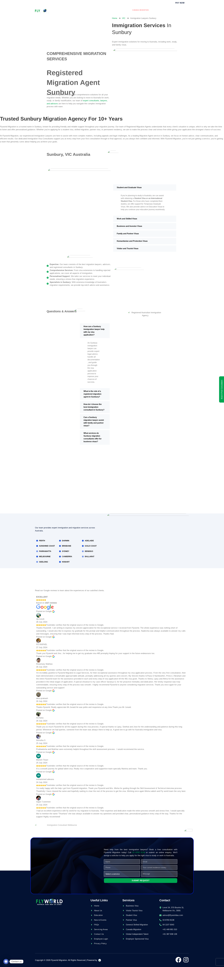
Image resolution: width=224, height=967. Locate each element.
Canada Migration (140, 10)
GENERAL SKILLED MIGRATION (113, 10)
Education (157, 10)
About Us (78, 10)
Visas (91, 10)
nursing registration (176, 10)
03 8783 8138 (138, 852)
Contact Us (130, 12)
